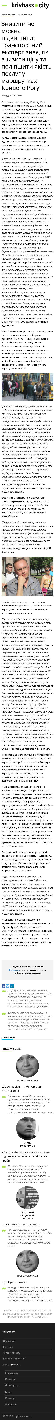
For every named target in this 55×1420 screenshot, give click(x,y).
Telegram (14, 969)
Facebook (13, 1373)
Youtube (12, 1404)
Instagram (13, 1385)
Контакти (8, 1346)
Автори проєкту (11, 1352)
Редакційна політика (14, 1358)
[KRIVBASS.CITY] (30, 5)
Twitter (12, 1379)
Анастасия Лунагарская (17, 14)
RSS (10, 1392)
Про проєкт (9, 1340)
